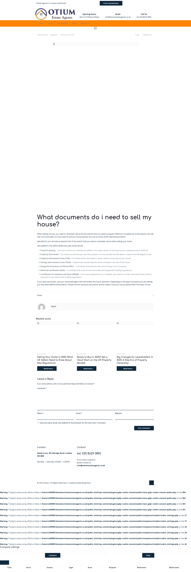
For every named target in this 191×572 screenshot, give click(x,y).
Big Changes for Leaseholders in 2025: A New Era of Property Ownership (135, 360)
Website (118, 413)
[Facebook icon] (144, 483)
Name (40, 413)
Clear (148, 555)
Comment (42, 388)
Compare (52, 555)
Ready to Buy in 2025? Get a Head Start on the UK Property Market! (94, 360)
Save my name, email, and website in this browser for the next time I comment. (73, 423)
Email (79, 413)
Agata (52, 35)
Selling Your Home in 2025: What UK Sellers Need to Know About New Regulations (55, 360)
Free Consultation (111, 3)
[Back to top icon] (151, 482)
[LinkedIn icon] (146, 483)
